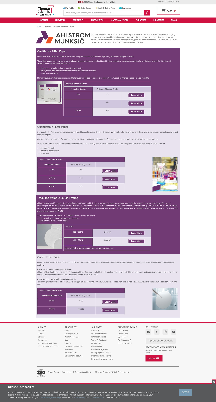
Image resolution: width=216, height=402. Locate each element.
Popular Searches (125, 343)
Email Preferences (98, 337)
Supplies (44, 20)
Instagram (165, 332)
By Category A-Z (124, 340)
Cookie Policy (96, 346)
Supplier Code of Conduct (48, 346)
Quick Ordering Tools (106, 8)
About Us (41, 330)
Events (40, 333)
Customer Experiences (74, 346)
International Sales (99, 333)
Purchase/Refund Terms (101, 356)
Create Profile (173, 1)
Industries (158, 20)
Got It (185, 392)
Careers (41, 337)
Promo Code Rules (72, 337)
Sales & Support (97, 330)
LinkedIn (148, 332)
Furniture (141, 20)
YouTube (173, 332)
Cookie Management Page (50, 397)
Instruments (97, 20)
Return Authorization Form (101, 359)
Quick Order (123, 333)
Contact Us (126, 8)
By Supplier (122, 337)
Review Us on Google (160, 340)
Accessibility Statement (47, 343)
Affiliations (69, 349)
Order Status (86, 8)
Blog (66, 340)
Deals (174, 20)
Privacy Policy (96, 343)
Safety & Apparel (119, 20)
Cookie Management (99, 349)
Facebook (157, 332)
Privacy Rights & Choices (101, 352)
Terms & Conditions (99, 340)
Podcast (68, 343)
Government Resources (74, 356)
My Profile (69, 8)
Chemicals (60, 20)
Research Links (71, 352)
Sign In (161, 1)
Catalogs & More (71, 333)
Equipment (78, 20)
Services (68, 330)
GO (147, 13)
